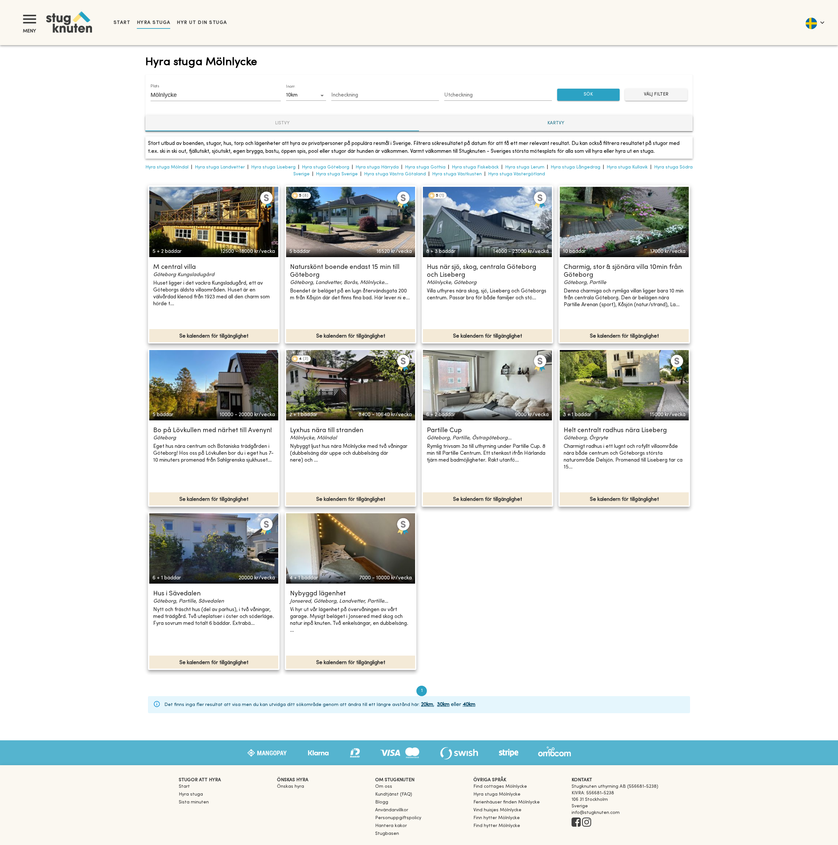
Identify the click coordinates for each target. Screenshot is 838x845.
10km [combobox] (292, 95)
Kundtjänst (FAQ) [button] (393, 794)
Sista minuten (194, 802)
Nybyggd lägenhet (318, 594)
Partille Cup (444, 431)
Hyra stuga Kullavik (627, 167)
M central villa (174, 267)
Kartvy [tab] (555, 123)
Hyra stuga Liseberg (273, 167)
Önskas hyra (290, 786)
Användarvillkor (391, 810)
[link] (500, 786)
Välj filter (656, 94)
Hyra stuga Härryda (377, 167)
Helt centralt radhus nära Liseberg (615, 431)
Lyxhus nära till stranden (326, 431)
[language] (814, 22)
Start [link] (122, 23)
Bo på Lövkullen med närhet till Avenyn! (212, 431)
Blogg (381, 802)
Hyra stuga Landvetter (220, 167)
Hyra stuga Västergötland (516, 174)
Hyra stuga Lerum (524, 167)
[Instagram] (586, 823)
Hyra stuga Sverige (337, 174)
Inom (290, 87)
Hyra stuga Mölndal (167, 167)
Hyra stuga (153, 23)
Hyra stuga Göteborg (325, 167)
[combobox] (211, 94)
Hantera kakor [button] (391, 826)
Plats (155, 86)
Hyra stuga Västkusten (457, 174)
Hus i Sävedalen (177, 594)
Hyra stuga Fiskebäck (475, 167)
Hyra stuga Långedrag (575, 167)
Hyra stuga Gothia (425, 167)
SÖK (588, 94)
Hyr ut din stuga (202, 23)
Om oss (383, 786)
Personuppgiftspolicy (398, 818)
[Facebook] (576, 823)
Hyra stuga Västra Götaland (395, 174)
